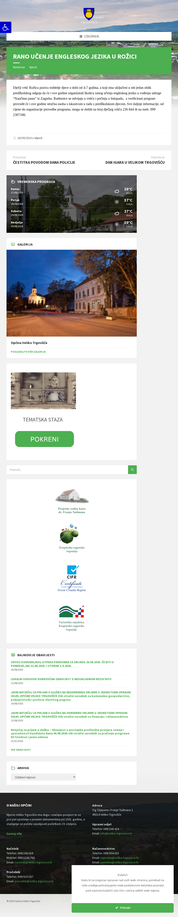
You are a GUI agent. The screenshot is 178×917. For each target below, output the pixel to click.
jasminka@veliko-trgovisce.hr (119, 862)
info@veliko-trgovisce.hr (116, 833)
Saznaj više (14, 834)
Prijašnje (19, 157)
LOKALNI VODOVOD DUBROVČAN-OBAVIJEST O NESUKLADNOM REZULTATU (61, 679)
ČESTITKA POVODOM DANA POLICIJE (44, 162)
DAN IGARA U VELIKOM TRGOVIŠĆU (135, 162)
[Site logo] (89, 23)
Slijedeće (158, 157)
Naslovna (19, 67)
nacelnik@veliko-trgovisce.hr (33, 862)
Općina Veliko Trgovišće (29, 343)
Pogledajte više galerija (28, 351)
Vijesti (33, 67)
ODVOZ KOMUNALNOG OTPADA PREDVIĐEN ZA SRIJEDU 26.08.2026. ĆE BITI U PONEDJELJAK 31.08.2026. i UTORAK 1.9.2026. (62, 664)
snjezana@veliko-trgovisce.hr (119, 858)
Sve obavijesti (21, 749)
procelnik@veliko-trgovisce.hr (34, 881)
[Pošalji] (132, 469)
